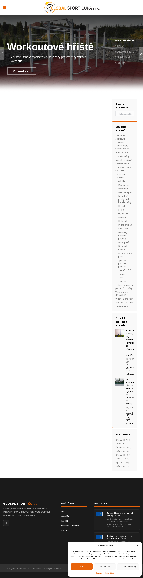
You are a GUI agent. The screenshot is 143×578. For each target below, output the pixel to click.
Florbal (121, 206)
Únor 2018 (120, 458)
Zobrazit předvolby (128, 566)
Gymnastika (123, 213)
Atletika (121, 181)
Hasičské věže (122, 152)
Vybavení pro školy (124, 298)
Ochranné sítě (122, 163)
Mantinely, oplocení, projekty (123, 235)
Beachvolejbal (125, 192)
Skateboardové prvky (125, 255)
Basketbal (123, 188)
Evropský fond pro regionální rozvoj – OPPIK (120, 514)
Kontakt (64, 530)
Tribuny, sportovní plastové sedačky (124, 287)
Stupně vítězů (124, 270)
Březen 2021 (121, 439)
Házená (122, 217)
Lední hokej (123, 228)
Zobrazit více (21, 71)
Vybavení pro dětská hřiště (121, 293)
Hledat (130, 113)
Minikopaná (123, 242)
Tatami (121, 273)
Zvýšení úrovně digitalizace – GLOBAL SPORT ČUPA (120, 537)
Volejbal (122, 281)
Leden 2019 (121, 443)
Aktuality (65, 516)
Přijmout (82, 566)
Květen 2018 (121, 451)
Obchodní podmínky (70, 525)
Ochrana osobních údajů (105, 573)
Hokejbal (122, 221)
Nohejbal (122, 245)
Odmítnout (105, 566)
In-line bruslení (125, 224)
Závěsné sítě (121, 306)
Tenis (121, 277)
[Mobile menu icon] (4, 7)
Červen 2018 (121, 447)
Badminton (123, 184)
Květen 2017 (121, 466)
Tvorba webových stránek (48, 568)
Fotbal (121, 209)
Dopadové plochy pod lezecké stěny (124, 199)
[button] (137, 545)
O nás (64, 511)
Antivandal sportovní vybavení (120, 138)
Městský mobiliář (123, 159)
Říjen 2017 (120, 462)
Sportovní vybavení (120, 176)
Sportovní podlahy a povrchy (122, 263)
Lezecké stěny (122, 156)
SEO (63, 568)
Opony (121, 249)
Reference (66, 520)
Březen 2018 (121, 454)
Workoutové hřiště (124, 302)
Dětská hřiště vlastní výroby (122, 147)
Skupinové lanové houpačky (123, 169)
